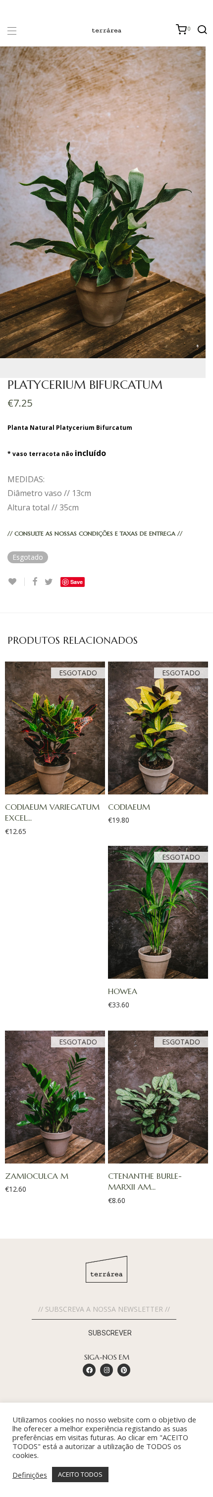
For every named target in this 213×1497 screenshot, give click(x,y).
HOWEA (122, 991)
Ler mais (50, 786)
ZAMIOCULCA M (36, 1176)
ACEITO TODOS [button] (80, 1474)
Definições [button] (29, 1474)
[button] (106, 1394)
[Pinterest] (123, 1370)
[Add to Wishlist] (16, 582)
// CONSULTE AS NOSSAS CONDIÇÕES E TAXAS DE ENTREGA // (94, 533)
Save (76, 581)
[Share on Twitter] (49, 581)
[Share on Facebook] (34, 581)
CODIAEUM (129, 807)
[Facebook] (89, 1370)
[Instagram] (106, 1370)
